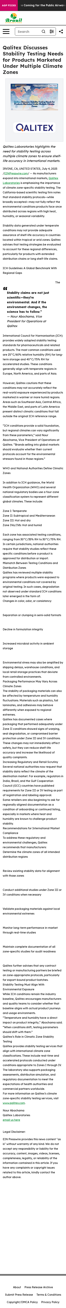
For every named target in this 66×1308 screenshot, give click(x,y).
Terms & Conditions (48, 1294)
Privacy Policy (50, 1302)
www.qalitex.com (14, 1103)
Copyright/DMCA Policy (22, 1302)
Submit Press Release (19, 1294)
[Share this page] (61, 31)
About (17, 1287)
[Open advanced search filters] (52, 31)
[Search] (43, 31)
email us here (11, 1120)
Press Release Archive (38, 1287)
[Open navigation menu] (6, 31)
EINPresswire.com (16, 173)
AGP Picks (9, 5)
